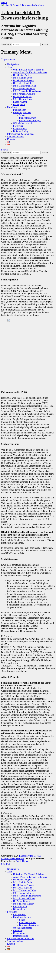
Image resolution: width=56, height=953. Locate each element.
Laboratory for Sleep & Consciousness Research (21, 857)
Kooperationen (20, 128)
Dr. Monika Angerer (22, 75)
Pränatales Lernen (27, 118)
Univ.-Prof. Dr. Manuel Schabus (28, 69)
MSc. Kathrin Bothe (22, 77)
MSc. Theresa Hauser (23, 99)
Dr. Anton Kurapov (22, 96)
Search (4, 149)
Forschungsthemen (22, 112)
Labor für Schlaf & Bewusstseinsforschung (24, 15)
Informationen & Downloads (20, 134)
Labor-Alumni (20, 102)
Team (9, 67)
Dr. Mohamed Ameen (23, 80)
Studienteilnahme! (15, 136)
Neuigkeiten (13, 64)
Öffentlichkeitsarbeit (22, 123)
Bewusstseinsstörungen (30, 120)
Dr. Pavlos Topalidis (22, 83)
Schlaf (22, 115)
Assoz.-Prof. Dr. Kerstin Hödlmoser (30, 72)
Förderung (18, 126)
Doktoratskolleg (20, 131)
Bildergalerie (19, 104)
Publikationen (19, 110)
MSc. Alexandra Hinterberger (27, 91)
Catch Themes (22, 861)
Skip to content (8, 59)
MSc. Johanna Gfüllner (24, 93)
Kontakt (11, 139)
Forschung (12, 107)
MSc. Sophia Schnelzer (24, 88)
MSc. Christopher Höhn (24, 85)
